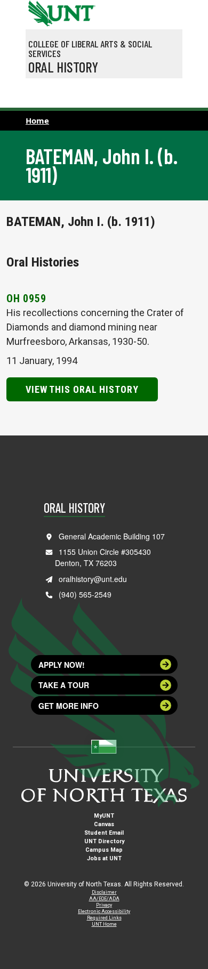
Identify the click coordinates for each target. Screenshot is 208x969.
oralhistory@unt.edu (93, 579)
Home (37, 120)
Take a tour (63, 685)
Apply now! (61, 664)
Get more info (68, 705)
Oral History (63, 66)
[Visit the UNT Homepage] (79, 9)
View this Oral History (82, 389)
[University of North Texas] (39, 12)
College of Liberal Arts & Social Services (90, 48)
